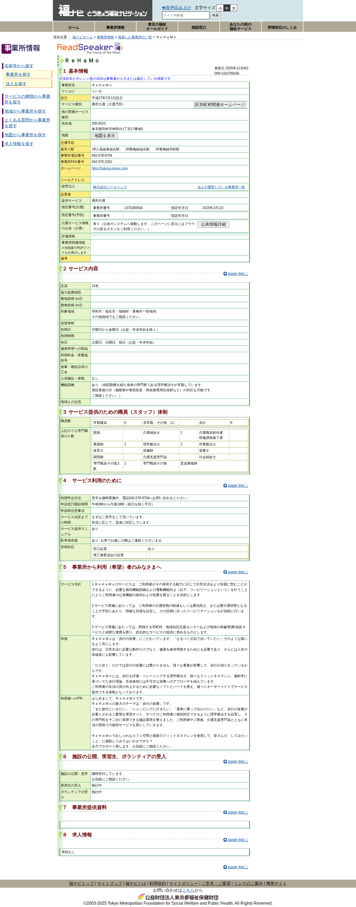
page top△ (238, 273)
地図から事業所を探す (25, 135)
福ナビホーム (82, 37)
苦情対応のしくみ (282, 27)
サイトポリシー (183, 883)
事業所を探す (18, 74)
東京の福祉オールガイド (157, 26)
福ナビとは (135, 883)
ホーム (73, 27)
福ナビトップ (81, 883)
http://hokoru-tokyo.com (110, 168)
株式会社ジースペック (110, 187)
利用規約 (157, 883)
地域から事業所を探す (25, 111)
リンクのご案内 (248, 883)
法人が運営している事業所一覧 (221, 187)
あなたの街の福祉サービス (240, 26)
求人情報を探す (19, 144)
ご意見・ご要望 (216, 883)
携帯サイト (276, 883)
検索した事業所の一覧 (135, 37)
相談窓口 (199, 27)
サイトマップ (109, 883)
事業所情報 (115, 27)
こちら (188, 890)
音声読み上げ (178, 7)
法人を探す (16, 84)
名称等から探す (19, 66)
